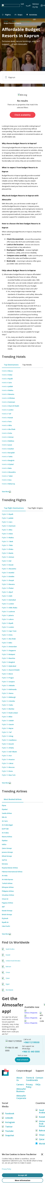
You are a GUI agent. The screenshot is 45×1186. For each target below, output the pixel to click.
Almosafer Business (20, 1090)
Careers (20, 1084)
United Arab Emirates (41, 1123)
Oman (41, 1135)
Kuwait (41, 1117)
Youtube (7, 1131)
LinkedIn (7, 1118)
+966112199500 (31, 1042)
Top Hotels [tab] (27, 365)
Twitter (7, 1126)
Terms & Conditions (29, 1079)
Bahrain (41, 1130)
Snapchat (7, 1135)
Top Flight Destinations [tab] (14, 508)
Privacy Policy (29, 1085)
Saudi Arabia (41, 1111)
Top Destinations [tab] (11, 365)
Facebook (7, 1113)
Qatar (41, 1139)
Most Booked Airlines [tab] (12, 799)
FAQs (38, 1084)
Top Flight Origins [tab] (35, 508)
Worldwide (41, 1143)
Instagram (7, 1122)
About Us (19, 1079)
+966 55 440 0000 (31, 1051)
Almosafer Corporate (20, 1097)
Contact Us (39, 1079)
